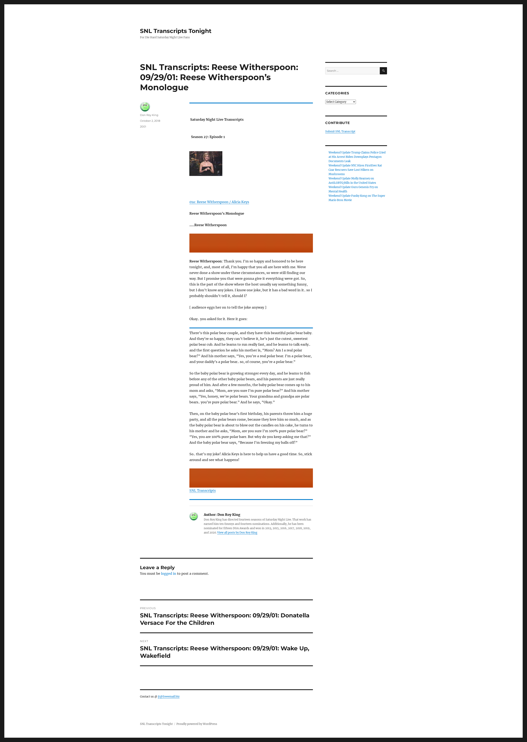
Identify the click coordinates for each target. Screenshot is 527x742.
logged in (168, 573)
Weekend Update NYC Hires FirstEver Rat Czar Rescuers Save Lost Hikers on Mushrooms (355, 170)
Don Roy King (149, 115)
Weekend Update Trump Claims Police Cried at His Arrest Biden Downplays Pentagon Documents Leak (357, 157)
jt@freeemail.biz (169, 696)
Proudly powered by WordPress (196, 724)
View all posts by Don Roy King (237, 532)
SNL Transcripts (202, 490)
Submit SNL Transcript (340, 131)
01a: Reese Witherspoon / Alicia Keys (219, 202)
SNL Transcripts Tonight (175, 30)
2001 (143, 126)
